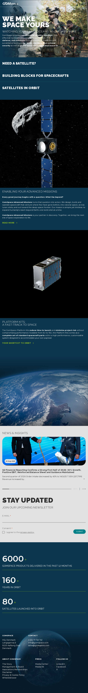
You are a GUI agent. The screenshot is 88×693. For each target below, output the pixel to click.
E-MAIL (6, 516)
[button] (68, 3)
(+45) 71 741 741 (35, 640)
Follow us (62, 659)
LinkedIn (60, 664)
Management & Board (13, 667)
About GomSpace (11, 659)
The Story (7, 664)
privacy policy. (27, 532)
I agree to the (20, 532)
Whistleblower (9, 678)
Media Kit (39, 667)
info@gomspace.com (38, 643)
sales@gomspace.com (38, 645)
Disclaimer (7, 672)
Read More (8, 223)
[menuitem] (14, 664)
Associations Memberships (14, 669)
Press (38, 659)
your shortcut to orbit (16, 343)
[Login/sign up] (76, 3)
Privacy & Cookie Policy (13, 675)
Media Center (41, 664)
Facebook (61, 667)
